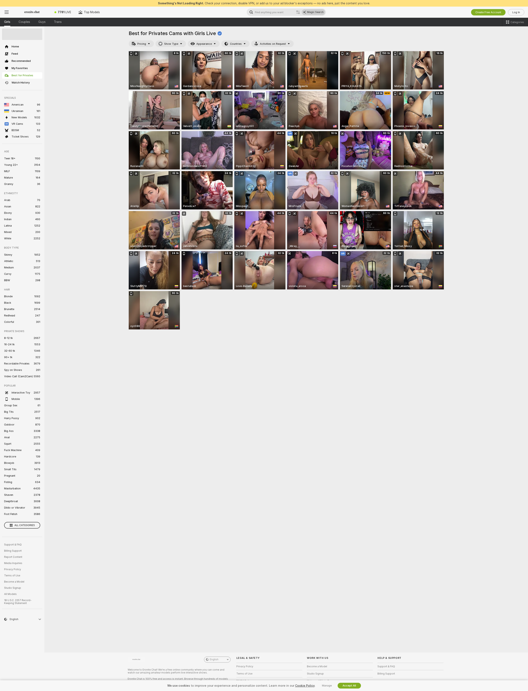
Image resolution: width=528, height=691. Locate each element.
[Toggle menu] (6, 12)
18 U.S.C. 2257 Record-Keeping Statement (18, 602)
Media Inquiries (13, 563)
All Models (10, 594)
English (214, 659)
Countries (236, 43)
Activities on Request (273, 43)
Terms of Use (12, 575)
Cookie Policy (305, 685)
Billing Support (13, 550)
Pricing (141, 43)
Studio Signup (12, 587)
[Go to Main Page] (32, 12)
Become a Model (14, 581)
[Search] (298, 12)
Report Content (13, 557)
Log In (516, 12)
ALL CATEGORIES (24, 525)
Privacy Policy (12, 569)
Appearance (204, 43)
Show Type (171, 43)
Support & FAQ (13, 544)
